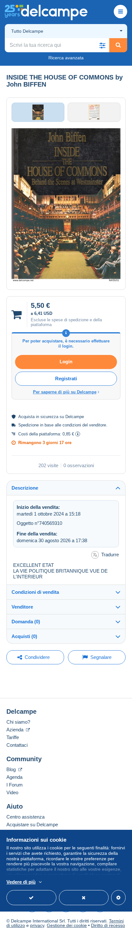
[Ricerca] (118, 45)
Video (12, 792)
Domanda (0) (26, 621)
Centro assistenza (25, 817)
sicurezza (49, 416)
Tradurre (110, 554)
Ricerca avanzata (66, 57)
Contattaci (17, 745)
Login (66, 361)
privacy (37, 925)
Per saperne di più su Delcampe (64, 392)
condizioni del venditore (84, 425)
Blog (11, 769)
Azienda (15, 729)
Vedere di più (21, 882)
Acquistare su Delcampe (32, 824)
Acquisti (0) (24, 636)
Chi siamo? (18, 722)
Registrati (66, 378)
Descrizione (25, 488)
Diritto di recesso (108, 925)
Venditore (22, 607)
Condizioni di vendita (35, 592)
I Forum (14, 784)
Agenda (14, 777)
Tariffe (12, 737)
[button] (102, 45)
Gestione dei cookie (67, 925)
